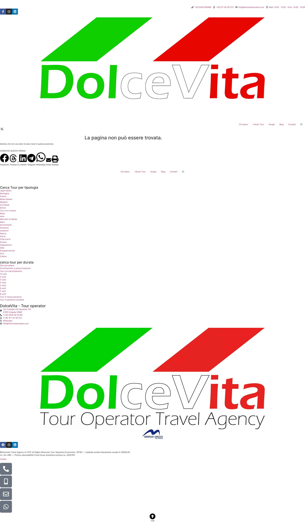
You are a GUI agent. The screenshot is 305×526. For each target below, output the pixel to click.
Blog (282, 124)
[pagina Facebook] (3, 445)
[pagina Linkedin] (15, 445)
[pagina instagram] (9, 12)
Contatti (292, 124)
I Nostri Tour (258, 124)
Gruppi (272, 124)
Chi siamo (243, 124)
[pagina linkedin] (15, 12)
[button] (2, 129)
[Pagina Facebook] (3, 12)
